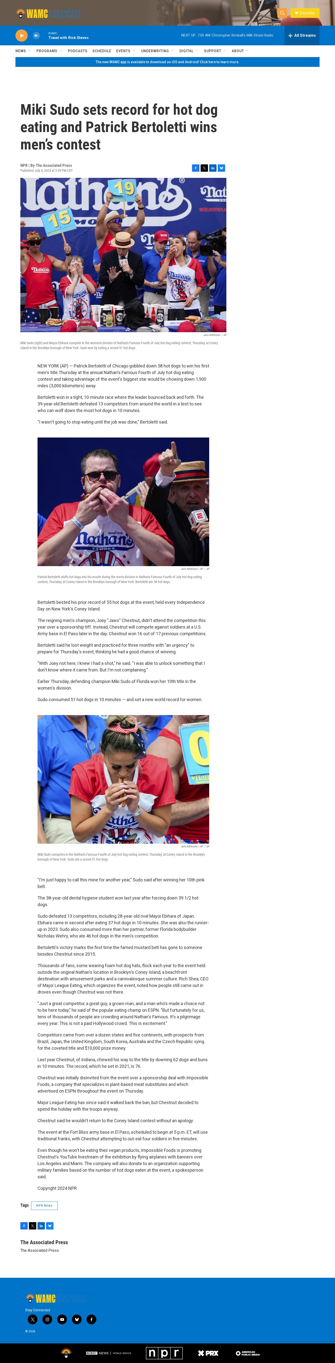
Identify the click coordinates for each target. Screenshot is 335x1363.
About (238, 51)
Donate (307, 12)
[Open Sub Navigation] (30, 51)
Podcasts (78, 51)
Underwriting (155, 51)
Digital (186, 51)
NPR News (44, 1205)
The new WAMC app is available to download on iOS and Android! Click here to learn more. (167, 62)
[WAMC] (66, 1353)
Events (123, 51)
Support (212, 51)
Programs (47, 51)
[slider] (44, 35)
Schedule (101, 51)
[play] (22, 35)
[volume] (36, 35)
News (20, 51)
